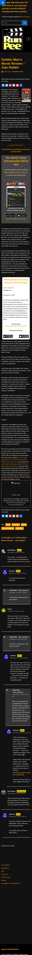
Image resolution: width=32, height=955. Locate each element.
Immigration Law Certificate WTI (10, 883)
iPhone (22, 16)
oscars (24, 524)
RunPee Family (5, 877)
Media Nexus (5, 868)
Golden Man (7, 71)
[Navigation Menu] (28, 38)
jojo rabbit (15, 524)
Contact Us (4, 874)
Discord (5, 477)
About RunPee (5, 865)
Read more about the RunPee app (16, 218)
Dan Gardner (12, 791)
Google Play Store (21, 326)
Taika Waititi (19, 528)
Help (2, 871)
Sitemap (3, 880)
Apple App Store (10, 326)
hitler (8, 524)
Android (27, 16)
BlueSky (10, 477)
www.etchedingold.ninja (16, 504)
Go (25, 23)
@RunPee (26, 475)
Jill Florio (12, 571)
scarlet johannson (7, 528)
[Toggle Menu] (2, 2)
